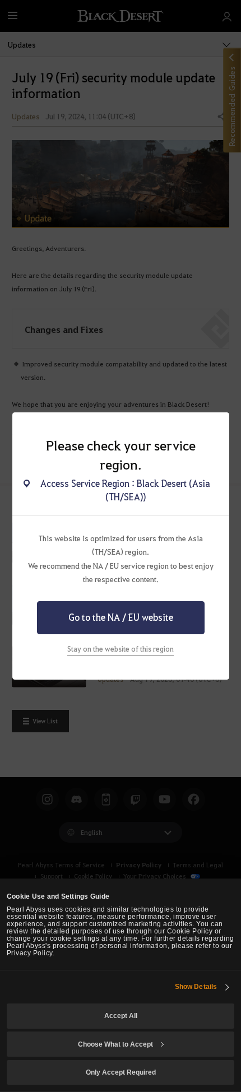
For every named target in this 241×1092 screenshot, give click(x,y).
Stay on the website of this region (120, 648)
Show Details (196, 986)
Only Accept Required (121, 1072)
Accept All (120, 1015)
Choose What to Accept (115, 1044)
